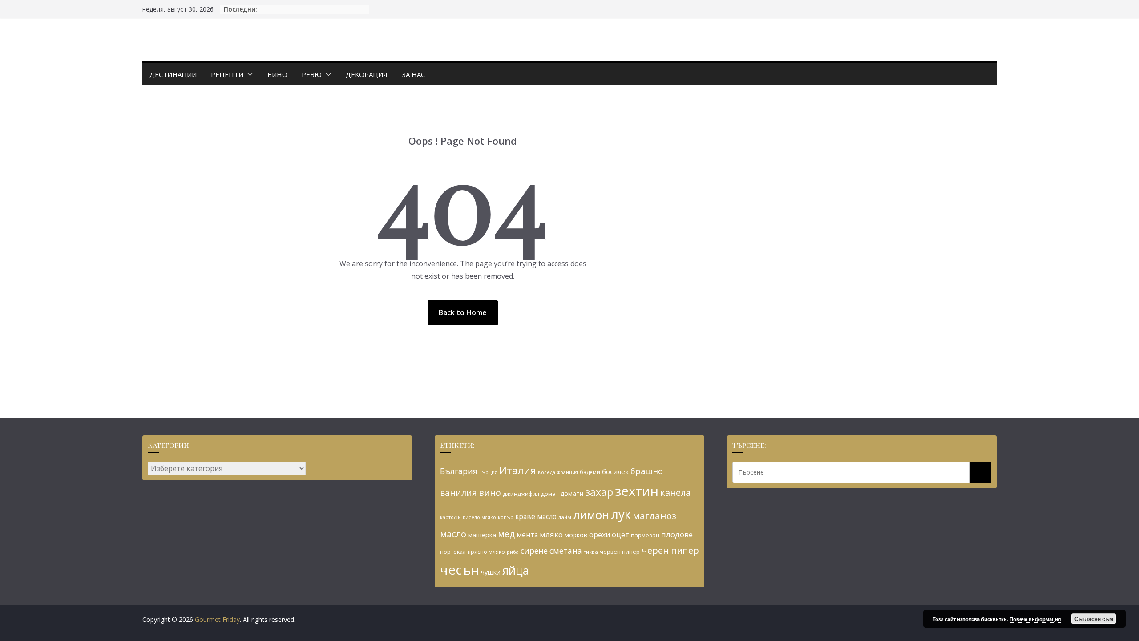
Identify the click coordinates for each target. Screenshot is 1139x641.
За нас (413, 74)
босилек (615, 471)
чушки (491, 572)
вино (490, 493)
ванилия (458, 493)
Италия (517, 470)
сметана (565, 550)
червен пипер (620, 552)
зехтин (636, 491)
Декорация (367, 74)
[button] (248, 74)
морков (576, 535)
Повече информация (1035, 619)
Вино (277, 74)
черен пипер (670, 550)
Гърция (488, 472)
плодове (677, 534)
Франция (567, 472)
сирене (534, 550)
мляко (551, 534)
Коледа (546, 472)
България (458, 471)
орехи (599, 535)
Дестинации (173, 74)
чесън (459, 570)
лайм (564, 517)
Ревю (312, 74)
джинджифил (521, 494)
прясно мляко (486, 552)
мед (506, 534)
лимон (591, 515)
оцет (620, 535)
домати (572, 493)
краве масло (536, 516)
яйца (515, 570)
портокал (453, 552)
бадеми (590, 472)
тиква (591, 551)
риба (513, 551)
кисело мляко (479, 517)
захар (599, 492)
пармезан (645, 535)
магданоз (654, 515)
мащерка (482, 535)
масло (453, 533)
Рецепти (227, 74)
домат (550, 494)
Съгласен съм (1093, 619)
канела (675, 493)
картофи (450, 517)
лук (621, 514)
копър (505, 517)
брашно (646, 471)
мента (527, 535)
